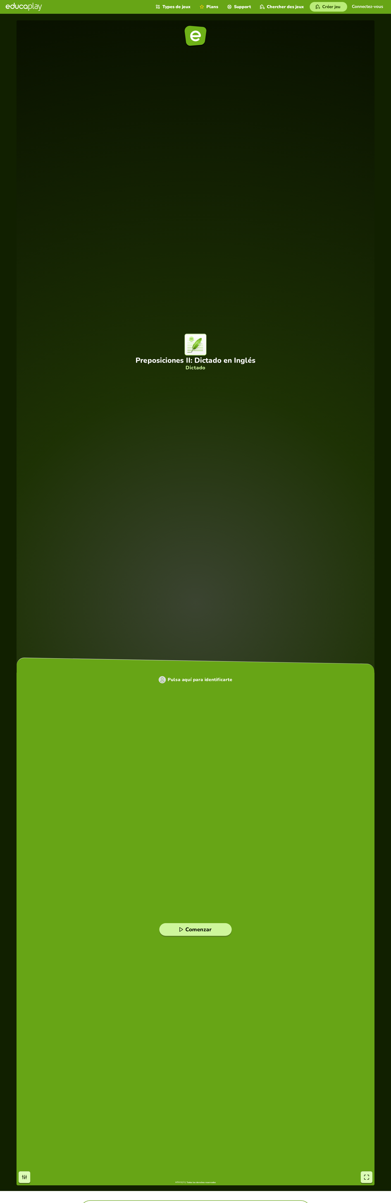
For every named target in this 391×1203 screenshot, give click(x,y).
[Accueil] (24, 7)
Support (242, 7)
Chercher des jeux (285, 7)
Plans (212, 7)
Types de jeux (176, 7)
